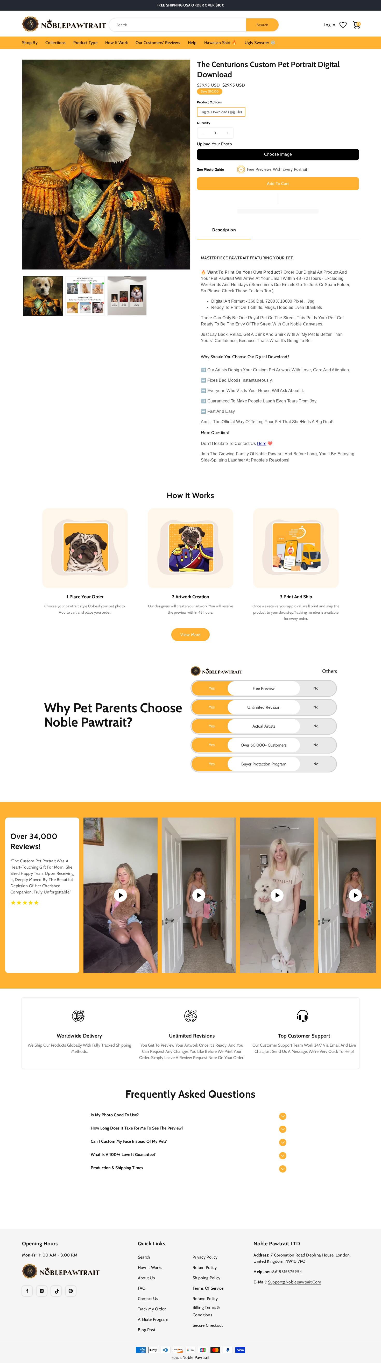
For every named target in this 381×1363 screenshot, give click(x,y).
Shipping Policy (207, 1277)
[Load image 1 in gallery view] (43, 296)
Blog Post (147, 1329)
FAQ (142, 1288)
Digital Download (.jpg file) (221, 112)
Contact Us (148, 1298)
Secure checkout (208, 1325)
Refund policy (205, 1298)
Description (224, 230)
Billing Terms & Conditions (206, 1311)
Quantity (203, 123)
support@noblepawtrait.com (294, 1282)
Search (144, 1257)
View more (190, 634)
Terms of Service (208, 1288)
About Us (146, 1277)
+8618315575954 (286, 1271)
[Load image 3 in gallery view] (127, 296)
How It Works (150, 1267)
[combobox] (194, 24)
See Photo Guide (210, 169)
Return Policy (205, 1267)
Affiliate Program (153, 1319)
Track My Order (152, 1309)
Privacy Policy (205, 1257)
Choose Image (278, 154)
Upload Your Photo (214, 143)
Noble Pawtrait (195, 1357)
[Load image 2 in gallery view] (85, 296)
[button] (190, 1115)
